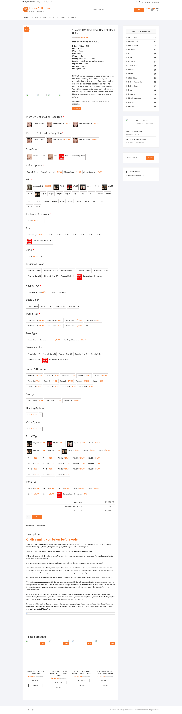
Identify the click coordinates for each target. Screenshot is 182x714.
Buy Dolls (35, 17)
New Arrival (132, 102)
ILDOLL (130, 58)
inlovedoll (131, 710)
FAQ (57, 17)
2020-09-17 (139, 123)
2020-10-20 (130, 135)
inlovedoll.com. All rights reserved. (149, 710)
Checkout (147, 2)
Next (68, 101)
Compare (77, 108)
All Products (132, 37)
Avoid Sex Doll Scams (134, 132)
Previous (26, 101)
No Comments (149, 123)
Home (26, 17)
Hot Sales (131, 94)
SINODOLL (76, 104)
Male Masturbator (134, 98)
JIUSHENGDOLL (134, 66)
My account (155, 2)
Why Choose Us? (141, 120)
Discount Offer (133, 41)
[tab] (30, 526)
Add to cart (37, 517)
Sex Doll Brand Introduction (136, 139)
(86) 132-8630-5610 (30, 2)
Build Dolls (48, 17)
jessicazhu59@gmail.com (47, 2)
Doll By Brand (133, 46)
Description (30, 526)
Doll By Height (133, 86)
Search (139, 10)
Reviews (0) (41, 526)
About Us (65, 17)
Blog (73, 17)
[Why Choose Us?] (130, 120)
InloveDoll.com (39, 8)
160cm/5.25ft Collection (89, 102)
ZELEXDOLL (132, 78)
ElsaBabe (131, 50)
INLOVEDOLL (133, 62)
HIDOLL (131, 54)
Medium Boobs (104, 102)
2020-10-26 (130, 142)
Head (130, 90)
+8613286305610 (133, 172)
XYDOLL (131, 74)
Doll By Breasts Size (135, 82)
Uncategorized (133, 106)
